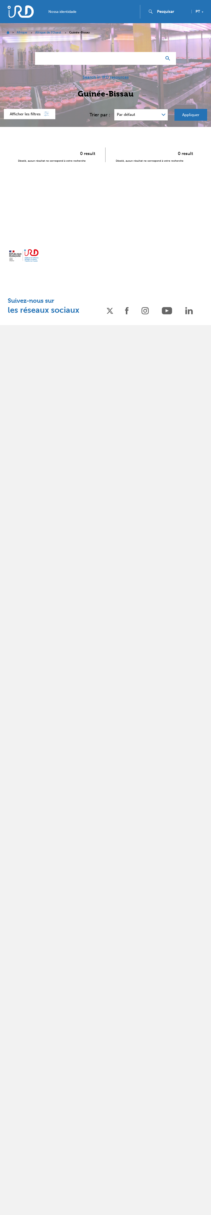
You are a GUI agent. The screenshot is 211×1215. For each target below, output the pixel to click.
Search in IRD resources (106, 77)
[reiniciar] (156, 58)
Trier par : (100, 114)
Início (8, 32)
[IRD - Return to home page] (20, 11)
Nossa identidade (62, 12)
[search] (172, 11)
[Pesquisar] (169, 58)
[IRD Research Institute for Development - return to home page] (24, 255)
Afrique (22, 32)
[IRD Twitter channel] (109, 310)
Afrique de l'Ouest (48, 32)
